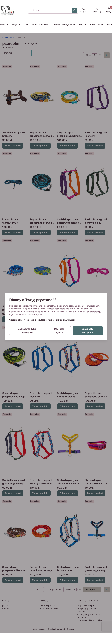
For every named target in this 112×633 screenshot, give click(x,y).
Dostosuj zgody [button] (59, 331)
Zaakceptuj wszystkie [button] (88, 331)
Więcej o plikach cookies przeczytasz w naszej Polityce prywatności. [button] (42, 320)
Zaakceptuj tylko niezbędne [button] (27, 331)
